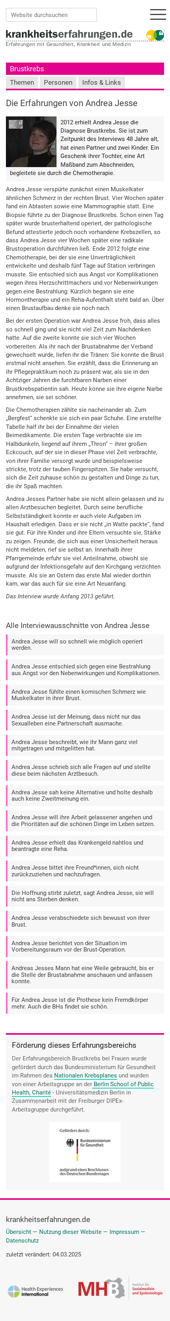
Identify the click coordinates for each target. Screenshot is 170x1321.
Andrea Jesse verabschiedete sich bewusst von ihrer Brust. (80, 921)
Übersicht (18, 1231)
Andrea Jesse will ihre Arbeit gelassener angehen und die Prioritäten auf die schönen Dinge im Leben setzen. (83, 821)
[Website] (69, 34)
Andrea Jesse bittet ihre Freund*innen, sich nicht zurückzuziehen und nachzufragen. (75, 871)
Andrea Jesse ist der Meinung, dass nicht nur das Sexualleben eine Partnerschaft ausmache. (76, 720)
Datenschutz (22, 1240)
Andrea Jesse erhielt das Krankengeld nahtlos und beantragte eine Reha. (77, 846)
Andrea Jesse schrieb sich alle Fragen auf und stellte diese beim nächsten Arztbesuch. (81, 770)
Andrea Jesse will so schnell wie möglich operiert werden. (77, 645)
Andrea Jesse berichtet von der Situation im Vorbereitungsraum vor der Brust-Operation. (69, 947)
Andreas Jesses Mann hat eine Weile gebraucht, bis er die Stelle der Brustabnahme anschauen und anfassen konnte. (82, 975)
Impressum (124, 1231)
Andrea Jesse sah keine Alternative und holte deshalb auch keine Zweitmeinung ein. (82, 796)
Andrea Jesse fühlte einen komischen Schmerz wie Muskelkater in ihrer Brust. (78, 695)
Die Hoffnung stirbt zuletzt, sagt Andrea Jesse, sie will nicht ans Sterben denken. (82, 896)
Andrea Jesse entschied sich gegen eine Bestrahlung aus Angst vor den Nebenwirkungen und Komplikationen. (85, 670)
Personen (58, 82)
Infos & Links (101, 82)
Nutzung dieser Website (70, 1231)
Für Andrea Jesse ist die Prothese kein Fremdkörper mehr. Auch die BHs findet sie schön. (79, 1003)
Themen (22, 82)
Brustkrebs (27, 69)
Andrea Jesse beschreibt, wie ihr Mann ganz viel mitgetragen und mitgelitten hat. (74, 745)
